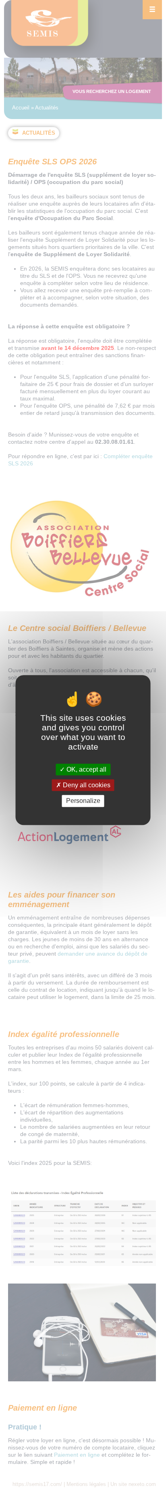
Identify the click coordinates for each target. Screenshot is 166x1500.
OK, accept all (85, 769)
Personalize (83, 801)
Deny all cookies (85, 785)
